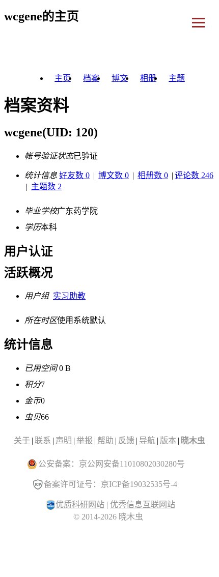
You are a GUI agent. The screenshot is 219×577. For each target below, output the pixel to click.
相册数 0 (153, 175)
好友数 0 (74, 175)
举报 (84, 440)
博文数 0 (113, 175)
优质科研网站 (80, 504)
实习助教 (69, 296)
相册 (148, 78)
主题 (177, 78)
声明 (64, 440)
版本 (168, 440)
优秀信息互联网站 (142, 504)
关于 (22, 440)
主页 (62, 78)
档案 (91, 78)
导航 (147, 440)
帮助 (105, 440)
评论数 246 (194, 175)
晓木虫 (193, 440)
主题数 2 (46, 186)
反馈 (126, 440)
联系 (43, 440)
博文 (120, 78)
